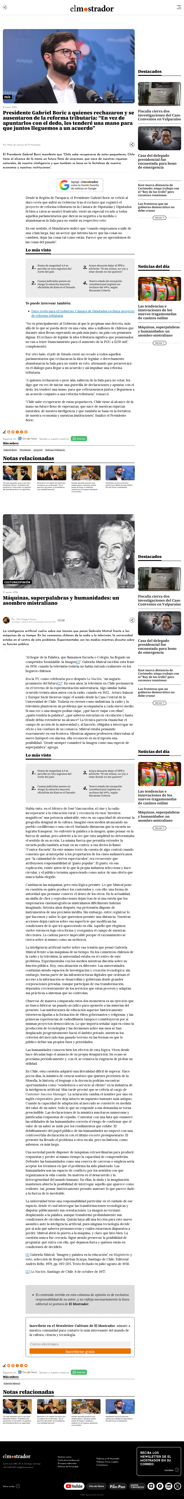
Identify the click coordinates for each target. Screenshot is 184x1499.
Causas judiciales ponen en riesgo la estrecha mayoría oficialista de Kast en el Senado (56, 284)
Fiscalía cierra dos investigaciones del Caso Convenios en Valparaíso (159, 115)
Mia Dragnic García (26, 619)
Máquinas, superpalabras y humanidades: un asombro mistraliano (159, 331)
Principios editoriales (67, 1463)
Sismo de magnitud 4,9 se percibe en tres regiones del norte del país (54, 268)
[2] (59, 683)
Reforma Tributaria (55, 450)
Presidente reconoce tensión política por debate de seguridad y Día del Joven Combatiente (119, 485)
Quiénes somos (65, 1456)
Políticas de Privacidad (68, 1466)
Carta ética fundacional (68, 1459)
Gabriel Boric (10, 450)
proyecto (38, 450)
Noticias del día (153, 266)
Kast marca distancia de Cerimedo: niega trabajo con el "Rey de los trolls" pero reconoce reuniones (158, 190)
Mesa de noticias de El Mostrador (24, 144)
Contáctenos (102, 1464)
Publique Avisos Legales (107, 1461)
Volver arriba (9, 1486)
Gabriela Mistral (12, 1383)
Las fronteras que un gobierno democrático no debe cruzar (156, 207)
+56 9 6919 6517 (9, 1467)
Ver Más (158, 218)
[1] (78, 662)
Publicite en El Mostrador (107, 1458)
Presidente (25, 450)
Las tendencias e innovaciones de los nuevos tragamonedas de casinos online (157, 312)
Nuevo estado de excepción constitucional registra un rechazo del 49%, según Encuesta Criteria (105, 285)
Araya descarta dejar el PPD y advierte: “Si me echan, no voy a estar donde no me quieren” (108, 268)
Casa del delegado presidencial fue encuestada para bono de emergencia (157, 161)
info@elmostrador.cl (25, 1467)
